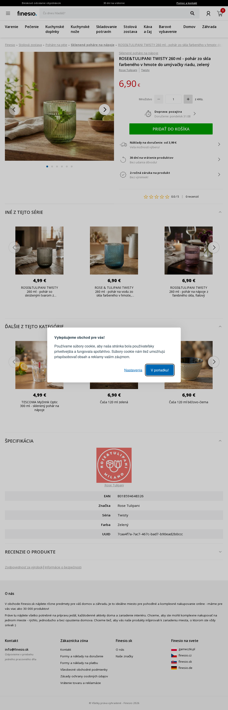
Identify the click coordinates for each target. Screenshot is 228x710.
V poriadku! (160, 370)
